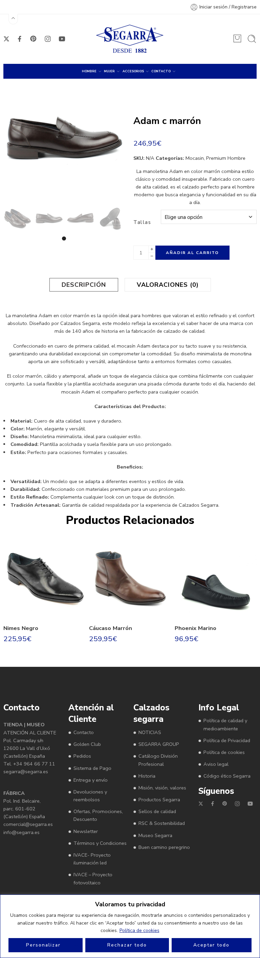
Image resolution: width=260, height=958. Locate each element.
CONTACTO (161, 71)
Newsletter (85, 831)
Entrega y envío (90, 780)
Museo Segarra (155, 835)
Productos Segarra (159, 799)
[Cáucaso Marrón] (130, 577)
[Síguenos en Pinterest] (33, 39)
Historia (146, 776)
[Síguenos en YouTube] (62, 39)
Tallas (142, 222)
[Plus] (151, 249)
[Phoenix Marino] (216, 577)
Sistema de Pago (92, 768)
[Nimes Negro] (44, 577)
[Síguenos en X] (6, 39)
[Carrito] (237, 38)
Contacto (83, 732)
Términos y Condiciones (100, 843)
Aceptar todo (211, 945)
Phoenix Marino (195, 628)
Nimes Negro (20, 628)
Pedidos (82, 756)
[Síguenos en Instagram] (47, 39)
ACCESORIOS (133, 71)
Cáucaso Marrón (110, 628)
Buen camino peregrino (164, 847)
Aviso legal (216, 764)
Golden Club (87, 744)
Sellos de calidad (157, 811)
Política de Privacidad (226, 740)
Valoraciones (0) (168, 285)
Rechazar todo (127, 945)
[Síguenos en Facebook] (19, 38)
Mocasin (195, 158)
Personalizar (43, 945)
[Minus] (151, 256)
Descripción (84, 285)
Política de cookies (139, 930)
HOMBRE (89, 71)
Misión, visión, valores (162, 787)
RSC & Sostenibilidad (161, 823)
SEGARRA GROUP (158, 744)
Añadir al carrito (192, 252)
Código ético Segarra (227, 776)
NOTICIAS (149, 732)
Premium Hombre (225, 158)
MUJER (109, 71)
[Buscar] (252, 39)
